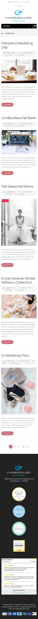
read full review (20, 570)
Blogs (10, 55)
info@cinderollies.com (26, 606)
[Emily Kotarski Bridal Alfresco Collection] (19, 306)
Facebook (32, 604)
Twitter (17, 606)
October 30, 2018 (26, 192)
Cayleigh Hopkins (10, 52)
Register (27, 2)
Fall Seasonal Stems (17, 186)
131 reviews (33, 561)
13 (23, 446)
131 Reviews (20, 590)
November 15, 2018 (27, 123)
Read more (7, 104)
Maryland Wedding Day (17, 45)
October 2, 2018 (26, 288)
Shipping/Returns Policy (22, 609)
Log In (20, 2)
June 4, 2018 (25, 361)
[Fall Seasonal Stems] (19, 222)
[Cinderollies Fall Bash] (19, 142)
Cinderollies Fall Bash (18, 118)
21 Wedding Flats (15, 355)
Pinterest (11, 606)
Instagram (4, 606)
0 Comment (20, 55)
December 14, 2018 (27, 52)
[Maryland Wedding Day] (19, 71)
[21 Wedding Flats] (19, 391)
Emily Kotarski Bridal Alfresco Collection (18, 280)
